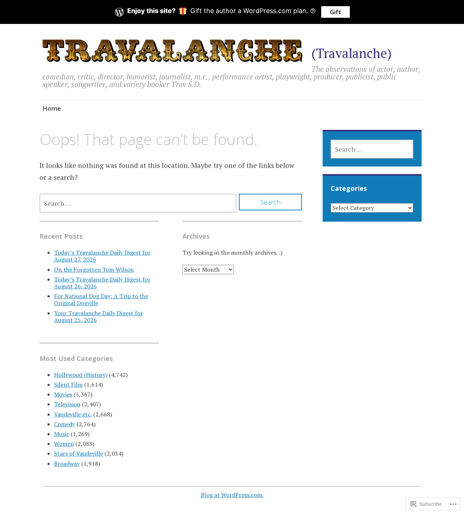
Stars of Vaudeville (78, 453)
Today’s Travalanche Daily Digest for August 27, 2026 (102, 255)
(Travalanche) (351, 53)
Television (67, 404)
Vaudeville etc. (73, 414)
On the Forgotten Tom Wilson (94, 270)
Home (51, 108)
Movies (63, 394)
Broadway (67, 464)
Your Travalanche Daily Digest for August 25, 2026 (98, 316)
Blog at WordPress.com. (232, 495)
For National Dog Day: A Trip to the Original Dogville (101, 299)
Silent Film (68, 384)
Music (61, 434)
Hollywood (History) (80, 375)
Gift (335, 12)
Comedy (64, 424)
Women (64, 444)
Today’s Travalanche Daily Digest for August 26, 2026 (102, 282)
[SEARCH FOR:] (138, 203)
